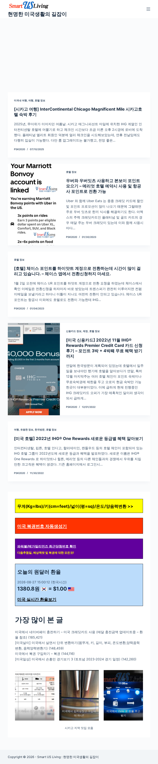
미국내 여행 (20, 100)
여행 (30, 100)
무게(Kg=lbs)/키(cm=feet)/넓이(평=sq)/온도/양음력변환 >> (75, 506)
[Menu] (148, 9)
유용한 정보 (26, 429)
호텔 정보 (40, 100)
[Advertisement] (79, 49)
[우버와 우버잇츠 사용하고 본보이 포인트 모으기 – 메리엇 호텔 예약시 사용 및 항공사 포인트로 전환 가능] (34, 204)
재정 (85, 331)
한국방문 (40, 429)
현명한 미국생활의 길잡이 (37, 14)
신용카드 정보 (73, 331)
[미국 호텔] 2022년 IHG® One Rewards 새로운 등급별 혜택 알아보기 (78, 438)
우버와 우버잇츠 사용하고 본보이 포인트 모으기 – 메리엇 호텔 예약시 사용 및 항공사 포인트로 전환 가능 (103, 186)
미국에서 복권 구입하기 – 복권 (37, 654)
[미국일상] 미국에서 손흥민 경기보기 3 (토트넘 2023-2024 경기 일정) (67, 659)
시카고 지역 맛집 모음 (79, 728)
